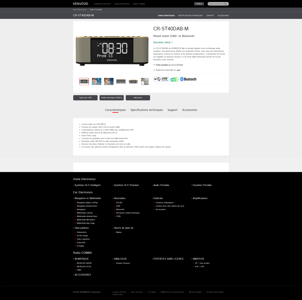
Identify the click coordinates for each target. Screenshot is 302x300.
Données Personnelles (215, 292)
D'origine (80, 246)
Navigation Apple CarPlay (87, 202)
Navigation (81, 209)
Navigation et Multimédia (88, 198)
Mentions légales (195, 292)
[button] (112, 51)
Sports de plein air (123, 228)
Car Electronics (122, 4)
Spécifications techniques (190, 16)
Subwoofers (82, 232)
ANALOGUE (120, 259)
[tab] (115, 112)
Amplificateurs (200, 198)
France (199, 4)
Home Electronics (102, 4)
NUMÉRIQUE (82, 259)
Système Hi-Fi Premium (126, 185)
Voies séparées (83, 239)
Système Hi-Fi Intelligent (88, 185)
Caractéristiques (166, 16)
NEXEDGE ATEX (84, 266)
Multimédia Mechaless (86, 219)
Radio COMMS (139, 4)
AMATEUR (198, 259)
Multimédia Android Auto (87, 216)
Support (210, 16)
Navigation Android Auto (87, 206)
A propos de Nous (119, 292)
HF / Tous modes (202, 263)
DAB (118, 206)
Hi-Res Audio (82, 235)
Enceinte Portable (202, 185)
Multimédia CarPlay (85, 213)
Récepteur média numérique (128, 213)
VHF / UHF (199, 266)
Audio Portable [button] (96, 10)
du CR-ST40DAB (169, 65)
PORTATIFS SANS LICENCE (168, 259)
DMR (79, 270)
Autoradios (119, 198)
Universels (81, 242)
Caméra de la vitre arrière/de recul (170, 206)
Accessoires (223, 16)
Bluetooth (120, 209)
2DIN (118, 216)
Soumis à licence (123, 263)
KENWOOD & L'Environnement (172, 292)
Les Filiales (152, 292)
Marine (119, 232)
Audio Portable (161, 185)
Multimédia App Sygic (86, 223)
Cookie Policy (118, 294)
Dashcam (158, 198)
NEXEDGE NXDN (84, 263)
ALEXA (119, 202)
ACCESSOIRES (83, 275)
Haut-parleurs (82, 228)
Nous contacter (137, 292)
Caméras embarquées (165, 202)
